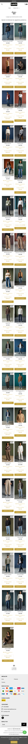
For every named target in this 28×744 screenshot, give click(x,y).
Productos (16, 679)
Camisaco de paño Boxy (20, 286)
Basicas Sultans (20, 75)
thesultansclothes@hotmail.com (9, 709)
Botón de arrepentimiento (14, 734)
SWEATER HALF (7, 177)
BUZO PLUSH (20, 217)
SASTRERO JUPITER (20, 108)
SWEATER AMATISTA (8, 143)
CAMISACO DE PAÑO (20, 574)
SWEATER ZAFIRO (20, 143)
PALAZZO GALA (7, 499)
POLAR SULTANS (20, 537)
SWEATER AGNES (20, 611)
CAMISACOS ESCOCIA (20, 500)
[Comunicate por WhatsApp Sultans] (24, 732)
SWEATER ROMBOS (8, 463)
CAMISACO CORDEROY (7, 574)
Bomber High (7, 425)
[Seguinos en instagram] (3, 718)
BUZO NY (20, 423)
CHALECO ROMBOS (8, 648)
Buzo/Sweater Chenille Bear (7, 391)
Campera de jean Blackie (7, 357)
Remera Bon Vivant (20, 323)
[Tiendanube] (14, 729)
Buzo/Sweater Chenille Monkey (20, 391)
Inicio (3, 679)
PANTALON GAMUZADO (8, 252)
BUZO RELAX (8, 537)
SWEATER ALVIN (7, 289)
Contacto (3, 682)
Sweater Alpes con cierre (8, 41)
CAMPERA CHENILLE (7, 611)
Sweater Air (8, 323)
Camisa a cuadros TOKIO (20, 357)
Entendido (14, 742)
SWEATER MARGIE (8, 217)
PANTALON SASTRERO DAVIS (20, 252)
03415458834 (6, 706)
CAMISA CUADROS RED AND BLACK (7, 109)
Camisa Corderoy (8, 75)
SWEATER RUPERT (20, 180)
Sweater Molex (20, 41)
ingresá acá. (22, 732)
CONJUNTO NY (20, 462)
